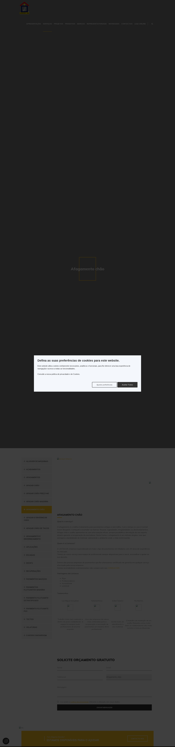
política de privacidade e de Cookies (66, 374)
